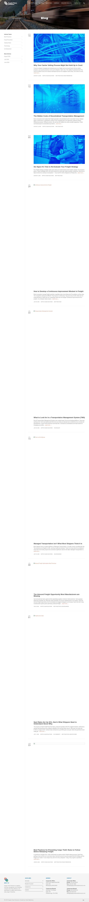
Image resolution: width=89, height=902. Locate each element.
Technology (57, 427)
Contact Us (77, 3)
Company (56, 3)
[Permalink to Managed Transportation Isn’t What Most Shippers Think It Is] (59, 488)
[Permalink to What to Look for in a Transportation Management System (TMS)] (59, 362)
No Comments (56, 734)
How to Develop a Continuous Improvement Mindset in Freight (58, 291)
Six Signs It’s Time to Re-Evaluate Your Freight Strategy (56, 167)
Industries (49, 3)
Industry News (73, 734)
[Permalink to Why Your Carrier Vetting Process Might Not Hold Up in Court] (59, 48)
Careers (27, 890)
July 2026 (6, 59)
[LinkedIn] (83, 900)
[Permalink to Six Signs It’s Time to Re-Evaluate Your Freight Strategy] (59, 149)
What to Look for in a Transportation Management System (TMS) (59, 417)
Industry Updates (66, 3)
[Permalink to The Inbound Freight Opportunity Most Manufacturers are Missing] (59, 577)
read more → (37, 73)
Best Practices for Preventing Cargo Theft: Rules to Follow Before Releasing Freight (57, 851)
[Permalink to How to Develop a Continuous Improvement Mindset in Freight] (59, 236)
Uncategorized (57, 554)
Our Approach (32, 3)
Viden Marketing (29, 900)
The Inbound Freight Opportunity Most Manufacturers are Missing (56, 595)
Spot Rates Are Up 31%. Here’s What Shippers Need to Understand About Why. (55, 723)
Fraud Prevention (67, 75)
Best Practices (59, 75)
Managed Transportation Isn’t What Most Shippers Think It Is (58, 544)
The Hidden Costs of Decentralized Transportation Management (59, 116)
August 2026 (7, 56)
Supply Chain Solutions (48, 75)
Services (41, 3)
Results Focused (29, 883)
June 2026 (6, 62)
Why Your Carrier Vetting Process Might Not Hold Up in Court (58, 65)
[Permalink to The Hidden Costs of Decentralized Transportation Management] (59, 98)
